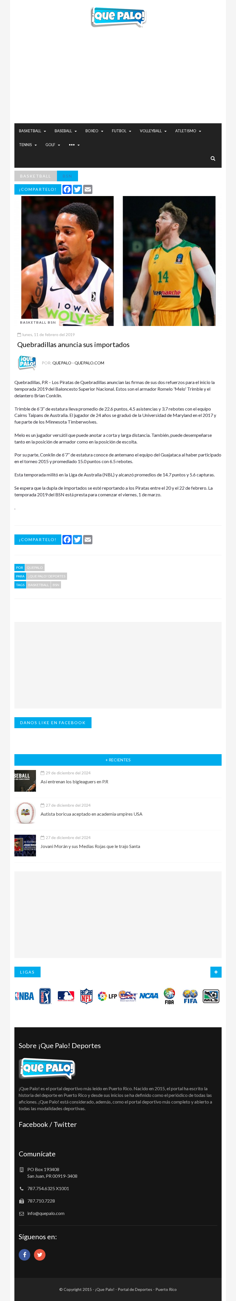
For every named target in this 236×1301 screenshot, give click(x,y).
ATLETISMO (185, 130)
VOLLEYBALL (151, 130)
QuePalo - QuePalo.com (78, 362)
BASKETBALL (30, 130)
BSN (67, 176)
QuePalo (35, 567)
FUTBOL (119, 130)
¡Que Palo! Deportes (46, 576)
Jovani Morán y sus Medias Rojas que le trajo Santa (90, 846)
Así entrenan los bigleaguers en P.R (74, 781)
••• (72, 144)
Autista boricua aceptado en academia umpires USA (91, 814)
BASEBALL (63, 130)
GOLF (50, 144)
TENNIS (25, 144)
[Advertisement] (118, 82)
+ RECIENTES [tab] (118, 759)
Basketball (38, 585)
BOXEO (91, 130)
